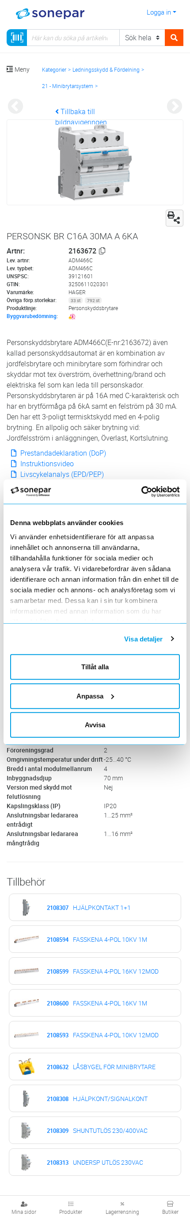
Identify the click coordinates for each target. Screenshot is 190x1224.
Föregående (15, 107)
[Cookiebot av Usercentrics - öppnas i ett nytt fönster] (151, 491)
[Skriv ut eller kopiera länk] (174, 218)
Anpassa (89, 695)
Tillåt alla (95, 667)
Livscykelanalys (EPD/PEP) (61, 474)
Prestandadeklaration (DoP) (62, 453)
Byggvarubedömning (32, 315)
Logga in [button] (159, 12)
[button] (102, 250)
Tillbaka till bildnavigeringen (81, 117)
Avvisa (95, 725)
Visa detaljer (143, 638)
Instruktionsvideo (46, 463)
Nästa (174, 107)
